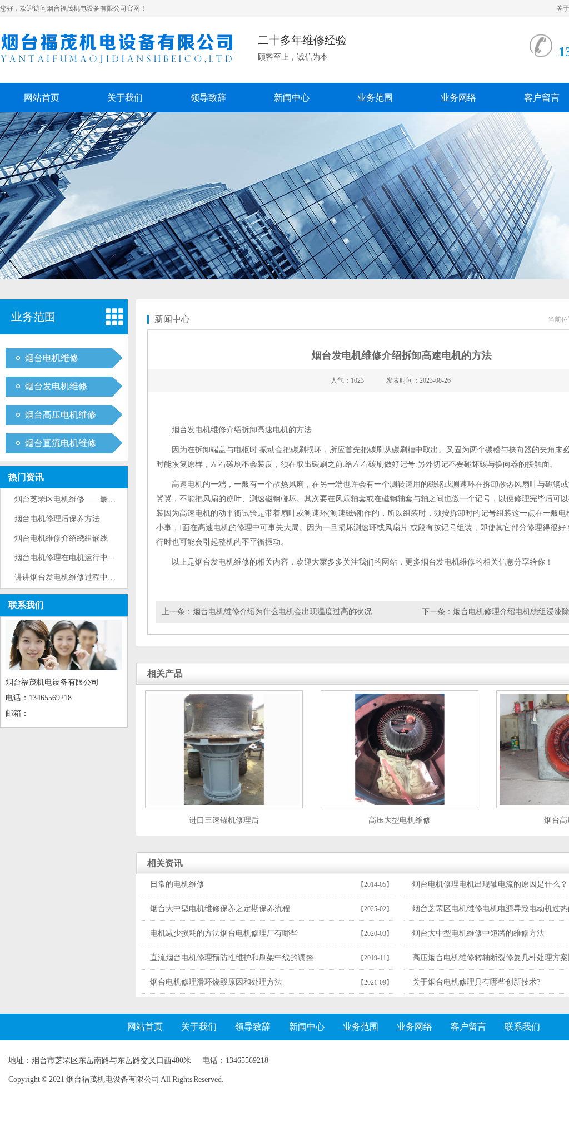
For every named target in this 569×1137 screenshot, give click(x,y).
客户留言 (468, 1026)
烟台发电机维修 (56, 386)
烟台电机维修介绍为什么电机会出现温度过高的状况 (282, 611)
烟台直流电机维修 (60, 443)
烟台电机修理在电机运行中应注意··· (76, 557)
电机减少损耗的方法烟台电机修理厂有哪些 (224, 933)
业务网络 (458, 97)
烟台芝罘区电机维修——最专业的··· (76, 499)
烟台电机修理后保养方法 (57, 519)
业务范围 (375, 97)
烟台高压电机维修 (60, 414)
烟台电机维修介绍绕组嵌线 (61, 538)
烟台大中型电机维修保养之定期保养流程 (220, 908)
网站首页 (41, 97)
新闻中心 (292, 97)
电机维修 (210, 430)
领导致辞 (208, 97)
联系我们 (26, 605)
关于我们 (125, 97)
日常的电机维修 (177, 884)
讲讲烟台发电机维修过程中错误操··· (76, 577)
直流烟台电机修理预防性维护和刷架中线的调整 (231, 957)
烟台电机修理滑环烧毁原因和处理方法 (216, 982)
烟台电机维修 (51, 358)
